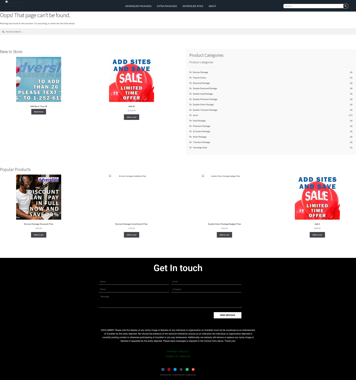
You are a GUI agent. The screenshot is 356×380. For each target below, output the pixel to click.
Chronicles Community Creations (178, 374)
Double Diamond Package (205, 88)
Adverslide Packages (138, 6)
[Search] (345, 6)
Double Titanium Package (205, 109)
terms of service (178, 356)
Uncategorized (200, 147)
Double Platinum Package (205, 99)
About (212, 6)
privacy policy (178, 351)
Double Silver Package (203, 104)
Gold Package (199, 120)
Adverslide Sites (192, 6)
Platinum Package (201, 126)
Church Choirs (199, 77)
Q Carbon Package (201, 131)
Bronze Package (200, 72)
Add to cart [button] (131, 117)
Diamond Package (201, 83)
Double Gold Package (203, 93)
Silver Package (200, 136)
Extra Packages (167, 6)
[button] (163, 369)
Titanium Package (201, 142)
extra (195, 115)
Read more (38, 111)
